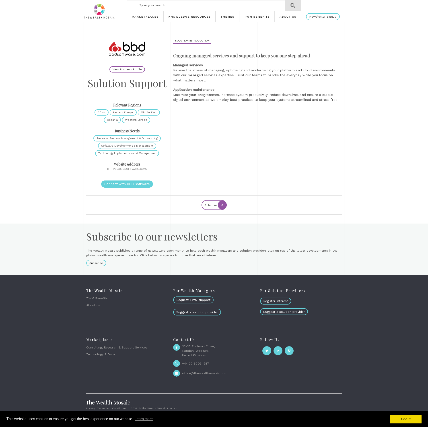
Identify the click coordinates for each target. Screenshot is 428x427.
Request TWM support (193, 300)
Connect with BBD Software (127, 184)
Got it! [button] (406, 419)
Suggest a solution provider (197, 312)
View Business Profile (127, 69)
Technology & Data (100, 354)
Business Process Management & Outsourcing (127, 138)
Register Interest (275, 301)
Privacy (90, 408)
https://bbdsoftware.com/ (127, 168)
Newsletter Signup (323, 16)
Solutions (214, 205)
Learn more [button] (144, 419)
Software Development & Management (127, 145)
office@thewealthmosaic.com (204, 373)
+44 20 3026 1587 (195, 363)
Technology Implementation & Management (127, 153)
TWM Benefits (97, 298)
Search (293, 5)
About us (93, 305)
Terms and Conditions (111, 408)
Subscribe (96, 263)
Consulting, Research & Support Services (116, 347)
